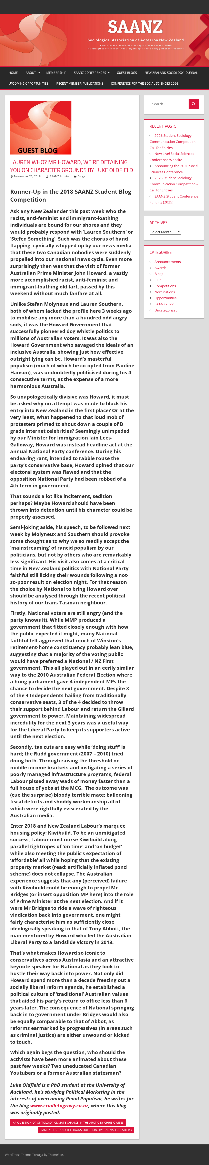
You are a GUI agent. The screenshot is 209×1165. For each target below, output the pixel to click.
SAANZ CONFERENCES (90, 72)
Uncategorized (166, 310)
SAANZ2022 (164, 304)
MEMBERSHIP (56, 72)
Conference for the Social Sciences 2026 (144, 83)
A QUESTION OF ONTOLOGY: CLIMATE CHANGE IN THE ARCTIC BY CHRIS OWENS (69, 1123)
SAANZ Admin (59, 176)
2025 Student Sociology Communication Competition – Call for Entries (174, 184)
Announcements (168, 261)
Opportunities (166, 298)
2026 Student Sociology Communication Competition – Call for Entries (174, 141)
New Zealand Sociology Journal (171, 72)
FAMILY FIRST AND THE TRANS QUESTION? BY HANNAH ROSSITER (85, 1130)
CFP (158, 279)
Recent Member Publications (79, 83)
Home (13, 72)
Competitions (165, 286)
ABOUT (31, 72)
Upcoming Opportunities (28, 83)
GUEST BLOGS (127, 72)
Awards (160, 267)
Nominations (165, 292)
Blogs (81, 176)
